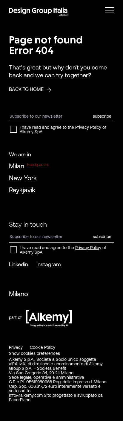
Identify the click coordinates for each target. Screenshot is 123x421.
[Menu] (109, 10)
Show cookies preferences (34, 353)
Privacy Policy (88, 127)
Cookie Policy (42, 347)
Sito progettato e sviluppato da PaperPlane (56, 397)
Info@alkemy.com (26, 395)
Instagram (48, 264)
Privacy (16, 347)
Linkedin (18, 264)
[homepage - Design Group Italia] (39, 11)
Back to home (26, 89)
